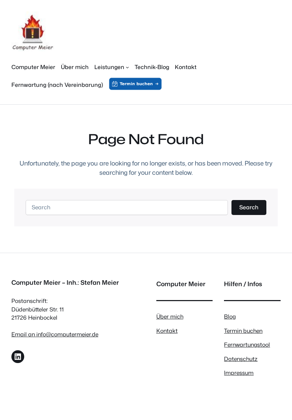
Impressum (239, 373)
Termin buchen (243, 331)
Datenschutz (240, 359)
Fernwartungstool (247, 344)
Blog (230, 316)
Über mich (169, 316)
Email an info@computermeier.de (54, 334)
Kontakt (167, 331)
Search (249, 207)
